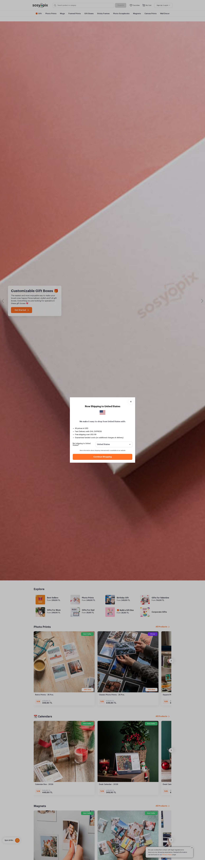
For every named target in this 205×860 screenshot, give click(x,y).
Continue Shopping (102, 457)
